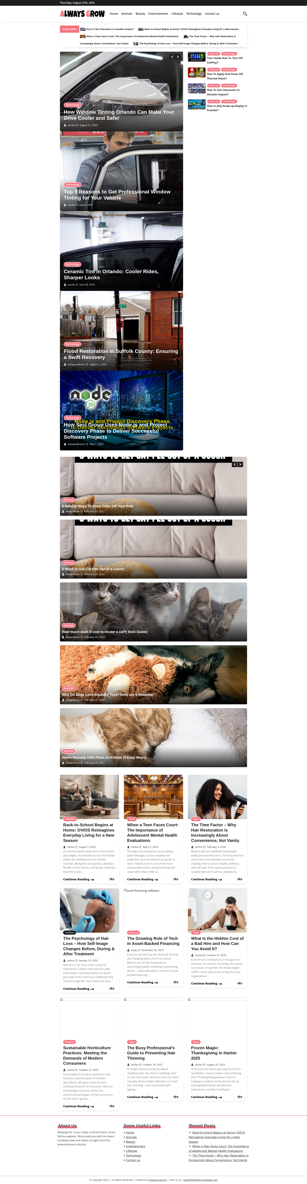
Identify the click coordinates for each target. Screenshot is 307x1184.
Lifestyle (177, 13)
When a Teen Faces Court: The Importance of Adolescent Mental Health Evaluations (132, 36)
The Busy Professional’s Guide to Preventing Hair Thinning (151, 1053)
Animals (126, 13)
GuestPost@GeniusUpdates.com (200, 1179)
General (133, 932)
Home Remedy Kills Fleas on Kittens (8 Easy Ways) (104, 757)
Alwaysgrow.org (158, 1179)
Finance (69, 1042)
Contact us (212, 13)
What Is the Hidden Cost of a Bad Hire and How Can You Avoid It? (217, 943)
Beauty (140, 13)
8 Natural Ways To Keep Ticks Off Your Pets (98, 506)
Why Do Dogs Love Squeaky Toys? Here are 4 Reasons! (108, 695)
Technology (194, 13)
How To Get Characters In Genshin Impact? (110, 29)
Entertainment (158, 13)
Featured (214, 53)
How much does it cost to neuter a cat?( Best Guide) (104, 632)
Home (114, 13)
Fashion (69, 932)
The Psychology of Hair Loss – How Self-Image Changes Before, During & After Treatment (188, 43)
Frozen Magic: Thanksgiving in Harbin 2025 (214, 1053)
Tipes (132, 819)
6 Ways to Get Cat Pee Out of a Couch (93, 569)
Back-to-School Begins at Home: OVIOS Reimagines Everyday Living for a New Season (191, 29)
